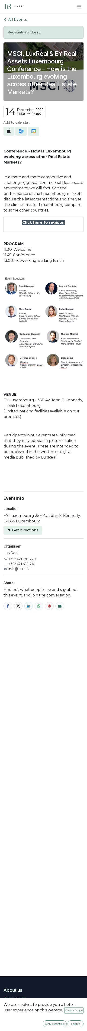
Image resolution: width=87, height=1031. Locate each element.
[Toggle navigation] (79, 6)
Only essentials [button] (54, 1023)
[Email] (59, 606)
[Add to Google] (33, 131)
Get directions (24, 530)
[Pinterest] (49, 606)
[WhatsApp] (39, 606)
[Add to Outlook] (21, 131)
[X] (18, 606)
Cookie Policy (74, 1010)
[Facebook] (7, 606)
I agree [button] (75, 1023)
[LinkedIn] (28, 606)
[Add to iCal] (8, 131)
